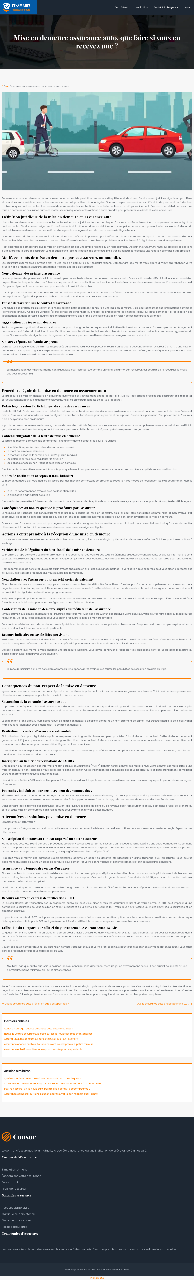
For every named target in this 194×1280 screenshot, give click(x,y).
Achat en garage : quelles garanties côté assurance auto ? (39, 1028)
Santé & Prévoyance (166, 7)
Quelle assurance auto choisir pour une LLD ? (163, 1003)
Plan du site (97, 1278)
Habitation (141, 7)
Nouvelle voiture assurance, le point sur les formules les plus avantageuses (48, 1034)
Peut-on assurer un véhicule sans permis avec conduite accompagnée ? (47, 1088)
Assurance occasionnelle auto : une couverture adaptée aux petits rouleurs (48, 1044)
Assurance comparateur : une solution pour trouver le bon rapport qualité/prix (51, 1094)
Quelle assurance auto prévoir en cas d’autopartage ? (37, 1003)
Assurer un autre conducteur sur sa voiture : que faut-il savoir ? (41, 1039)
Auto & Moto (122, 7)
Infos (187, 7)
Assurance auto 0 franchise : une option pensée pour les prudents (43, 1049)
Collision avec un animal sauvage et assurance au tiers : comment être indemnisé (52, 1083)
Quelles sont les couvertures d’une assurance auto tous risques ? (42, 1078)
